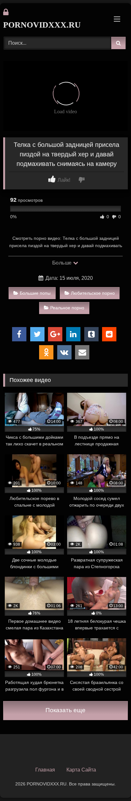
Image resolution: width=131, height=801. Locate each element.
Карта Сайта (81, 769)
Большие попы (35, 293)
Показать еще (65, 710)
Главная (45, 769)
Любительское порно (93, 293)
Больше (62, 263)
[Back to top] (111, 782)
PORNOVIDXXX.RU (42, 25)
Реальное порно (67, 307)
